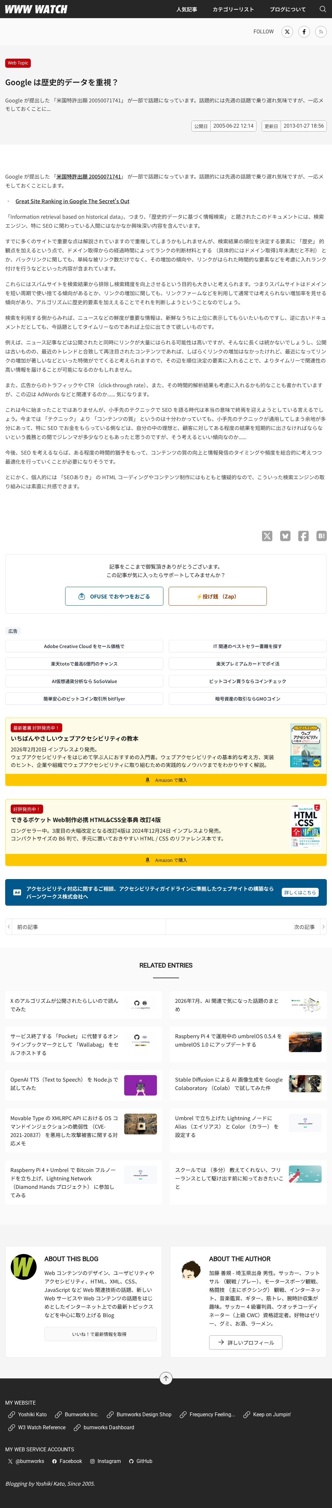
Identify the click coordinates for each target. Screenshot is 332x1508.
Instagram (109, 1461)
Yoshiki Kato (32, 1414)
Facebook (71, 1461)
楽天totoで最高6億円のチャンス (84, 663)
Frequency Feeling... (212, 1414)
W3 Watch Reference (41, 1427)
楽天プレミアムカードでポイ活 (247, 663)
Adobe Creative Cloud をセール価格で (84, 646)
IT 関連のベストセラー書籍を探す (247, 646)
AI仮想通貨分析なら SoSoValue (84, 681)
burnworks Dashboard (109, 1427)
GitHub (144, 1461)
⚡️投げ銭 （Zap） (217, 596)
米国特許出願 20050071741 (88, 176)
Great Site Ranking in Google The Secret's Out (72, 201)
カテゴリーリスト (233, 9)
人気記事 (186, 9)
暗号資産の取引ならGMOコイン (247, 698)
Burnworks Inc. (82, 1414)
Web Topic (18, 62)
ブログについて (288, 9)
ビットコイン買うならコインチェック (247, 681)
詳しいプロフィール (251, 1342)
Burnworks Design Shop (144, 1414)
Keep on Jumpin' (272, 1414)
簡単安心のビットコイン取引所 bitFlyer (84, 698)
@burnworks (30, 1461)
